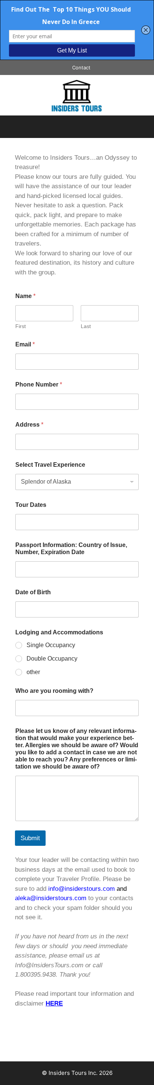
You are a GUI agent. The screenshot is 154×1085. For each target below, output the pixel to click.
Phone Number (38, 384)
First (20, 326)
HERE (54, 1003)
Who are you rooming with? (54, 691)
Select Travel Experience (50, 465)
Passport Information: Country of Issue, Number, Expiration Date (71, 548)
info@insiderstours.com (81, 888)
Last (86, 326)
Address (29, 424)
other (33, 672)
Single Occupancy (51, 645)
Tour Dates (30, 505)
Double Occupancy (52, 658)
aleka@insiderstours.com (50, 898)
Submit (30, 838)
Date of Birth (33, 592)
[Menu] (77, 126)
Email (25, 344)
